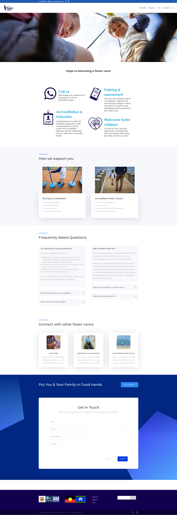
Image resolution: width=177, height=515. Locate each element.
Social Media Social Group (123, 353)
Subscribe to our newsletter (88, 353)
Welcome (143, 8)
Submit (122, 459)
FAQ (158, 8)
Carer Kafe (53, 353)
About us (152, 8)
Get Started (130, 385)
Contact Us (166, 8)
